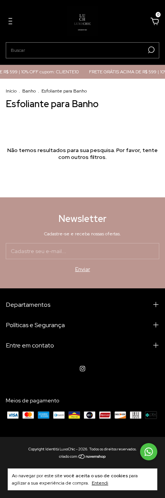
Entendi (100, 483)
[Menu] (12, 22)
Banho (29, 91)
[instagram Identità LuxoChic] (82, 369)
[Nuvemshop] (83, 456)
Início (11, 91)
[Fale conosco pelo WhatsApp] (148, 451)
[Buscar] (150, 50)
